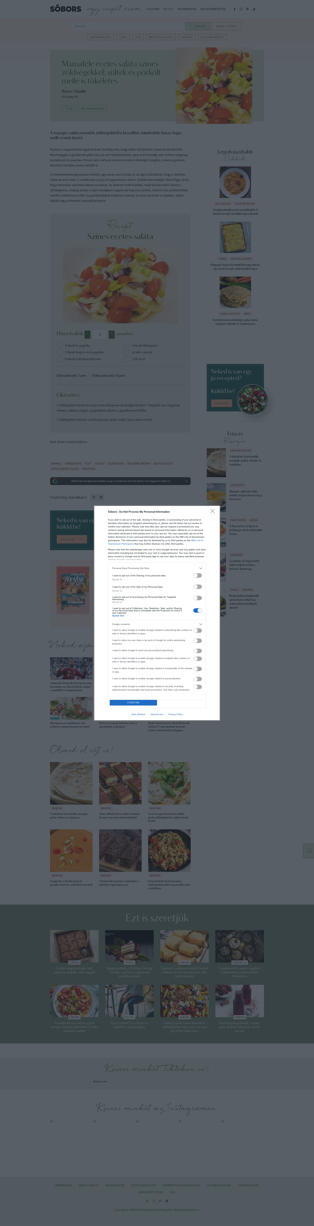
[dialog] (157, 613)
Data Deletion (138, 714)
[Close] (213, 512)
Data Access (157, 714)
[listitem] (157, 568)
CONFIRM (133, 702)
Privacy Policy (175, 714)
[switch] (197, 575)
